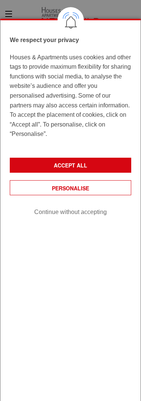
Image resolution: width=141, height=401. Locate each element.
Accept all (70, 165)
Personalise (70, 188)
